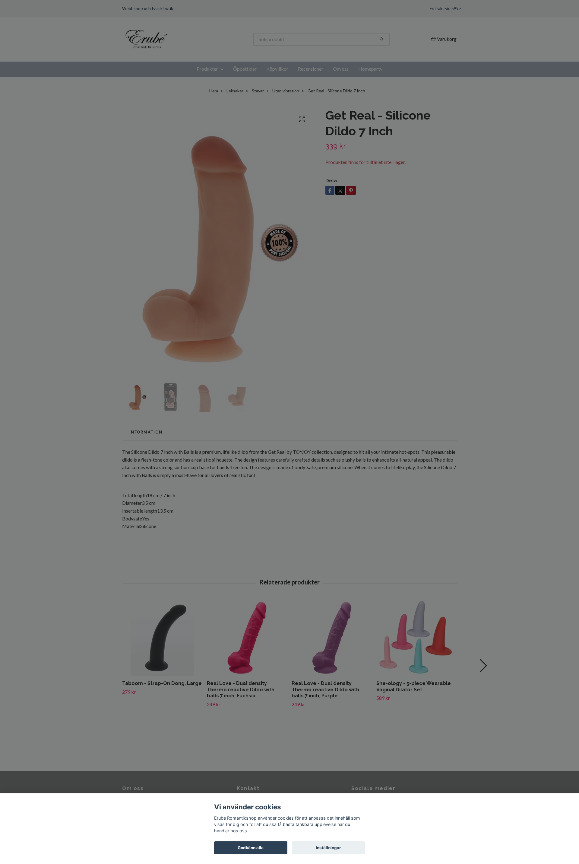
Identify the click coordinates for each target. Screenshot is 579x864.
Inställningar (328, 847)
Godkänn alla (251, 847)
